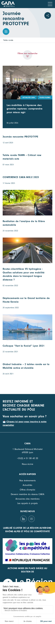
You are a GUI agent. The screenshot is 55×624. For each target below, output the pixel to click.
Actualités (27, 485)
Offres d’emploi (27, 489)
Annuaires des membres (27, 499)
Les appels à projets (27, 503)
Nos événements (27, 480)
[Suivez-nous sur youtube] (31, 518)
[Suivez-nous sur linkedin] (23, 518)
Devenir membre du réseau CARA (27, 494)
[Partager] (47, 15)
